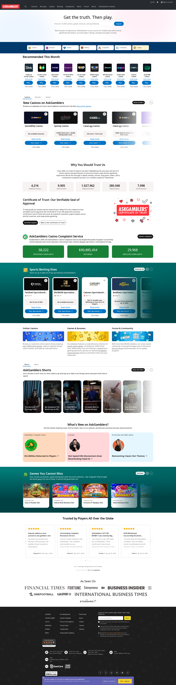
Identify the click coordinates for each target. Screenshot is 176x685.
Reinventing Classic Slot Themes (128, 456)
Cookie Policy (64, 629)
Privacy (108, 633)
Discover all (139, 269)
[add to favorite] (45, 114)
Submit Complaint (65, 618)
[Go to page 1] (85, 560)
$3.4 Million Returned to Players (40, 456)
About (81, 618)
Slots (47, 622)
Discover (140, 473)
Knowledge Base (65, 614)
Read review (28, 79)
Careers (81, 625)
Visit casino (35, 143)
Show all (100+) (138, 370)
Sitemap (81, 629)
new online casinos (83, 106)
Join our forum (117, 348)
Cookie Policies (116, 633)
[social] (100, 673)
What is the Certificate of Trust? (53, 223)
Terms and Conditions (67, 622)
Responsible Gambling (67, 633)
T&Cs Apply (29, 86)
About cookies (109, 681)
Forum (47, 629)
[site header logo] (11, 6)
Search (118, 24)
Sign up (127, 618)
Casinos (48, 614)
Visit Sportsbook (35, 311)
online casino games (75, 346)
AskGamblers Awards (107, 6)
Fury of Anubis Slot (32, 503)
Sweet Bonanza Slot (121, 503)
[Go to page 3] (90, 560)
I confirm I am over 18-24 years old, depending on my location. (114, 622)
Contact (81, 622)
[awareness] (56, 666)
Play (28, 83)
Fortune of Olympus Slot (93, 503)
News (47, 633)
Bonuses (48, 625)
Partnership (82, 614)
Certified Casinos (30, 223)
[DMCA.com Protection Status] (51, 673)
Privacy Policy (64, 625)
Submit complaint (145, 236)
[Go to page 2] (88, 560)
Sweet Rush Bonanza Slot (64, 503)
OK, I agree (125, 681)
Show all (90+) (139, 102)
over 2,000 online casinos (32, 346)
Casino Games (50, 618)
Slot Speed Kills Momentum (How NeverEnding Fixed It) (85, 457)
